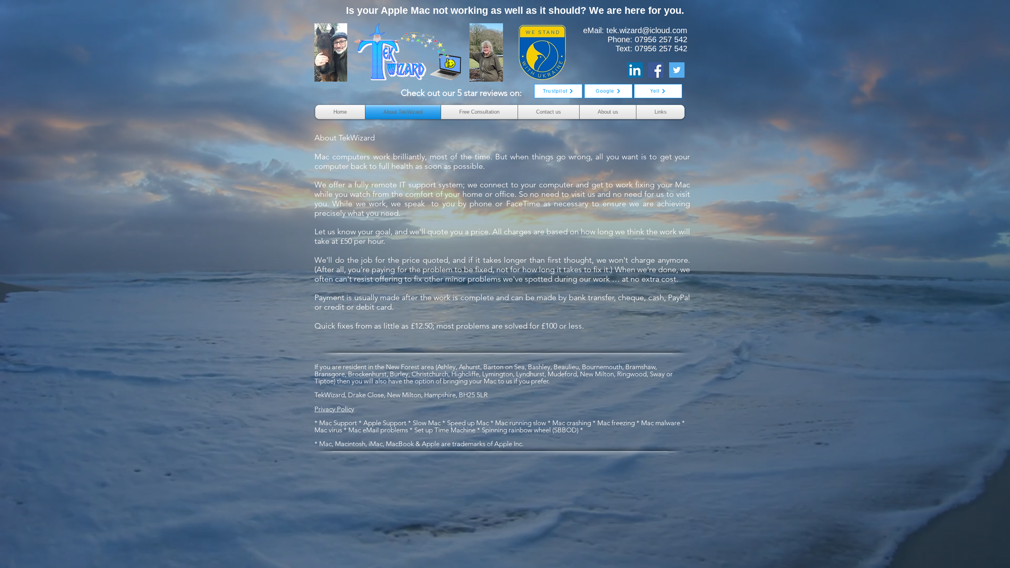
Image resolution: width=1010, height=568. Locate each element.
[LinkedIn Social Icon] (635, 70)
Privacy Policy (334, 409)
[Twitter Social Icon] (677, 70)
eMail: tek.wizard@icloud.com (635, 30)
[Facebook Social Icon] (656, 70)
